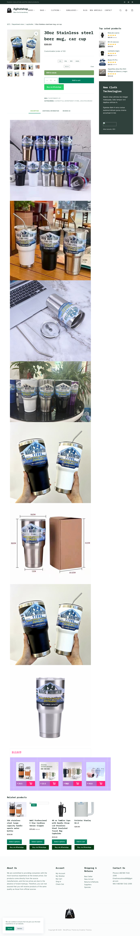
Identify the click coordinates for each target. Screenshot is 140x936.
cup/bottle (59, 101)
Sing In (58, 881)
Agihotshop (20, 8)
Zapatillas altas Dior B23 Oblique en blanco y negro (117, 70)
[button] (69, 87)
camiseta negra (113, 51)
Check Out (60, 884)
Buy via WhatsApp (54, 87)
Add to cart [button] (81, 842)
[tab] (35, 111)
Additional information (50, 111)
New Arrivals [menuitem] (96, 10)
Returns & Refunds (91, 882)
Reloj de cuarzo (113, 33)
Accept (10, 928)
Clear (92, 66)
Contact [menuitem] (108, 10)
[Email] (128, 2)
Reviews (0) (66, 111)
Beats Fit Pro (112, 60)
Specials (87, 887)
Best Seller (88, 876)
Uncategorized (86, 101)
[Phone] (132, 2)
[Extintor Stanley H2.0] (84, 809)
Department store (72, 101)
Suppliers (87, 885)
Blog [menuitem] (85, 10)
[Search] (120, 10)
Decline (19, 928)
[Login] (126, 10)
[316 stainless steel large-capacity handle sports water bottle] (16, 809)
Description (34, 111)
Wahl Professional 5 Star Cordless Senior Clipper (38, 823)
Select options (14, 842)
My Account (60, 873)
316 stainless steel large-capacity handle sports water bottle (14, 825)
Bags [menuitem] (42, 10)
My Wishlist (60, 876)
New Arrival (88, 879)
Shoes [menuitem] (30, 10)
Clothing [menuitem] (55, 10)
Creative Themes (85, 930)
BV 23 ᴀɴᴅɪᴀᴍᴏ (113, 42)
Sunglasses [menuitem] (71, 10)
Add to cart (76, 80)
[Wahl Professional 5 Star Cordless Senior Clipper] (39, 809)
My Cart (59, 879)
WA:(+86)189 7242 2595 (122, 884)
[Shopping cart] (132, 10)
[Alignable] (124, 2)
